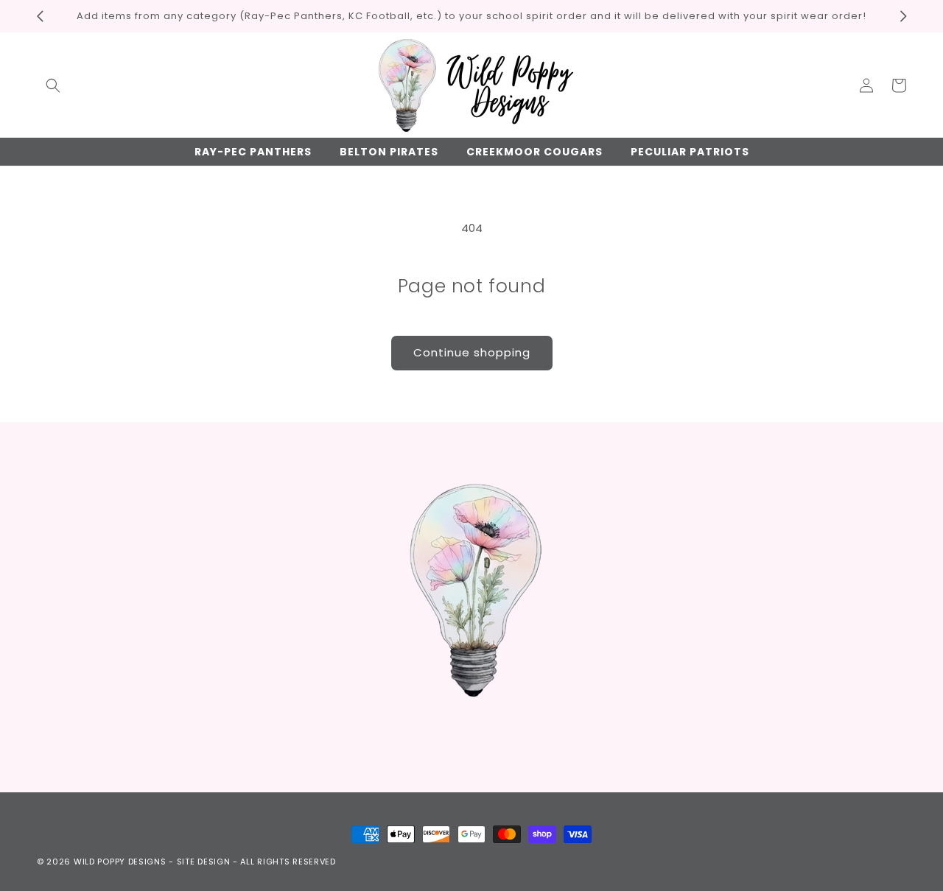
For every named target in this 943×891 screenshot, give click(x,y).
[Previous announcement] (40, 16)
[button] (53, 85)
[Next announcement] (903, 16)
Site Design (204, 861)
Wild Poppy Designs (120, 861)
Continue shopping (471, 352)
